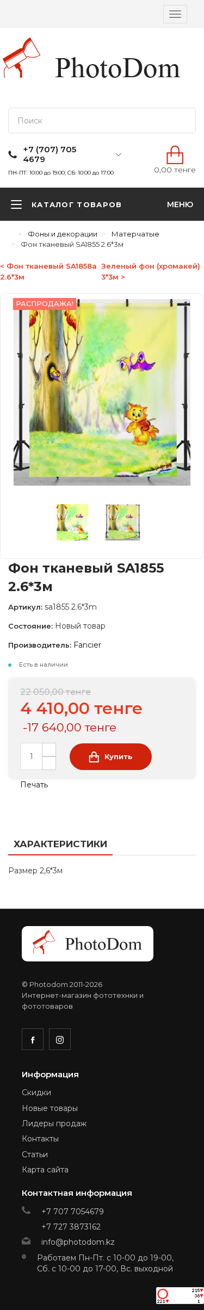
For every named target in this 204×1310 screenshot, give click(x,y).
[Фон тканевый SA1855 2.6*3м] (79, 525)
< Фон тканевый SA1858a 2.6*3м (48, 271)
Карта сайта (45, 1170)
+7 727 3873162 (71, 1227)
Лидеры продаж (54, 1123)
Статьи (35, 1154)
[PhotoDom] (118, 68)
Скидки (36, 1092)
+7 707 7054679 (72, 1211)
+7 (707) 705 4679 (49, 154)
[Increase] (49, 749)
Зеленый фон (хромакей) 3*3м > (150, 271)
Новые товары (50, 1108)
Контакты (40, 1139)
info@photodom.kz (78, 1242)
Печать (33, 785)
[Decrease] (49, 763)
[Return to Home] (11, 233)
